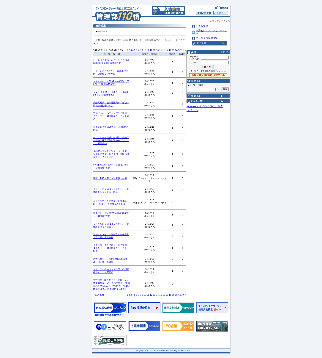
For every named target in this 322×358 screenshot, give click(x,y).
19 (173, 50)
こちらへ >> (220, 71)
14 (157, 50)
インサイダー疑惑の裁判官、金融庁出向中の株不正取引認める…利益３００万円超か (111, 140)
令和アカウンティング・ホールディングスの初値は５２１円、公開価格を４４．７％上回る (111, 154)
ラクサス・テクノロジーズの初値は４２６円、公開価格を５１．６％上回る (111, 248)
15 (160, 50)
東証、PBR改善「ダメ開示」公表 (110, 178)
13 (154, 50)
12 (151, 50)
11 (148, 50)
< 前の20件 (98, 295)
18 (170, 50)
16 (163, 50)
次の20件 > (180, 50)
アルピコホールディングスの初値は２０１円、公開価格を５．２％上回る (111, 116)
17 (167, 50)
